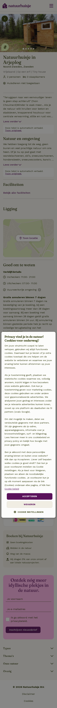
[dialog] (28, 425)
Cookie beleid (12, 489)
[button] (28, 512)
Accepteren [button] (29, 496)
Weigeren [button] (29, 504)
